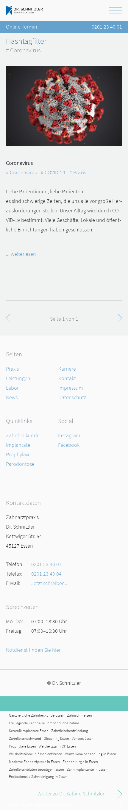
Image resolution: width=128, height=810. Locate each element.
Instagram (69, 435)
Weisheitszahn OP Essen (57, 746)
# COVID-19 (53, 172)
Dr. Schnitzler (66, 682)
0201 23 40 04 (46, 573)
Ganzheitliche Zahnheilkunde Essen (36, 715)
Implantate (18, 444)
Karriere (67, 368)
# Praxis (77, 172)
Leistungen (18, 378)
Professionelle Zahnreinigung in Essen (38, 776)
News (12, 397)
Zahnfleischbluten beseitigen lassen (36, 769)
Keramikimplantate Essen (29, 730)
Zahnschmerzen (79, 715)
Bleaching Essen (56, 738)
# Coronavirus (21, 172)
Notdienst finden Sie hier (33, 649)
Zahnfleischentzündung (69, 730)
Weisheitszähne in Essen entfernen (35, 754)
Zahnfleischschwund (25, 738)
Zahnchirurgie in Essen (80, 761)
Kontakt (67, 378)
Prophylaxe (18, 454)
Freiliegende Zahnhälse (27, 723)
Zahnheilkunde (23, 435)
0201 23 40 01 (107, 26)
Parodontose (20, 463)
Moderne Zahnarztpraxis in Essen (34, 761)
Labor (12, 387)
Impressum (70, 387)
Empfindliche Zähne (63, 723)
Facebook (68, 444)
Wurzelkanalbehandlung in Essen (90, 754)
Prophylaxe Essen (22, 746)
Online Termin (21, 26)
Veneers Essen (82, 738)
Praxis (12, 368)
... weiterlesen (21, 253)
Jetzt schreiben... (49, 583)
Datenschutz (72, 397)
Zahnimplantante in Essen (87, 769)
